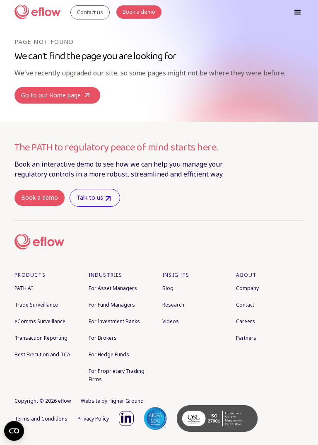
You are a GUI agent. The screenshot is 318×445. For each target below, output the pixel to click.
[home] (37, 13)
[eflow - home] (39, 241)
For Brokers (103, 337)
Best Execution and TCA (42, 354)
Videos (170, 321)
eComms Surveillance (39, 321)
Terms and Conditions (40, 418)
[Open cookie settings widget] (14, 431)
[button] (297, 12)
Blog (167, 288)
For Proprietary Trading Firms (117, 375)
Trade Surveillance (36, 304)
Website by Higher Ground (112, 400)
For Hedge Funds (109, 354)
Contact (245, 304)
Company (247, 288)
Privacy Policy (93, 418)
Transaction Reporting (40, 337)
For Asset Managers (113, 288)
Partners (246, 337)
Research (173, 304)
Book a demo (39, 197)
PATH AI (23, 288)
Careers (245, 321)
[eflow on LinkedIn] (126, 418)
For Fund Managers (112, 304)
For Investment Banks (114, 321)
